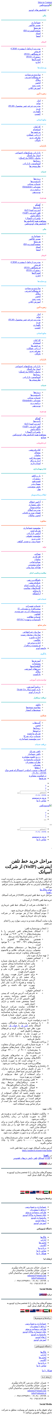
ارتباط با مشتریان (38, 1209)
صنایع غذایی (35, 562)
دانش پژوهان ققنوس (23, 1158)
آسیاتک (41, 1158)
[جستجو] (18, 829)
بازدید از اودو (35, 692)
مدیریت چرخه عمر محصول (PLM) (24, 106)
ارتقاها (38, 767)
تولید (38, 103)
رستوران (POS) (33, 57)
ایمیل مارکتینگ (34, 155)
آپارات (43, 1240)
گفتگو (38, 205)
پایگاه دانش (35, 215)
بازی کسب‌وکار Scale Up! (29, 689)
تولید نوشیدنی (34, 564)
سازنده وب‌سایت (33, 74)
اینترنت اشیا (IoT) (32, 210)
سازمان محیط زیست (31, 634)
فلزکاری (37, 556)
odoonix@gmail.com (36, 1275)
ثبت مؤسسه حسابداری (30, 739)
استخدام (37, 129)
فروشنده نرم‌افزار (32, 645)
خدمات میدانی (34, 184)
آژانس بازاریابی (34, 533)
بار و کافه (36, 476)
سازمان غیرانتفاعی (32, 632)
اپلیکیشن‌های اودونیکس (35, 223)
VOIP (47, 1158)
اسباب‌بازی (35, 463)
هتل (39, 489)
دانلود (38, 704)
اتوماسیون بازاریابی (32, 163)
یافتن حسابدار (34, 754)
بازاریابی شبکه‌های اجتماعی (28, 152)
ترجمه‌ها (37, 731)
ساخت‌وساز (35, 507)
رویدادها (37, 161)
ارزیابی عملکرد (34, 135)
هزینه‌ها (37, 28)
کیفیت (38, 114)
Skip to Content (45, 2)
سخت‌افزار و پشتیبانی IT (29, 608)
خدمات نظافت (34, 617)
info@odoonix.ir (38, 1278)
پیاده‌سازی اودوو (38, 1218)
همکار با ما (41, 1253)
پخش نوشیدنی (34, 486)
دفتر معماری (35, 504)
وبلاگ (38, 80)
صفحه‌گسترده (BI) (32, 30)
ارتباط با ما (46, 1377)
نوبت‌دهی (36, 192)
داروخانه (37, 591)
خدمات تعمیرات (33, 606)
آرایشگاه (37, 593)
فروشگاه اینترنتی (33, 77)
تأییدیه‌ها (37, 207)
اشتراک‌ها (36, 59)
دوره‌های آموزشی (32, 669)
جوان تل (13, 1025)
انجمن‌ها (42, 1242)
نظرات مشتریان (33, 762)
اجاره (38, 62)
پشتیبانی (37, 765)
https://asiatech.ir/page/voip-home (37, 1150)
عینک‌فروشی (35, 583)
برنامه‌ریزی (35, 189)
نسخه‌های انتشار (33, 710)
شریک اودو (36, 530)
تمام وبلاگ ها (46, 889)
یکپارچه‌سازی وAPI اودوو (34, 1215)
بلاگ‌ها (43, 1237)
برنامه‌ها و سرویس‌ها (43, 1318)
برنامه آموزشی (34, 687)
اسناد (38, 33)
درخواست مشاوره (37, 775)
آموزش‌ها (36, 661)
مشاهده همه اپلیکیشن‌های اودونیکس (29, 434)
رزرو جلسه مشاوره (31, 757)
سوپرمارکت (35, 458)
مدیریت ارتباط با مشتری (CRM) (26, 48)
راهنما (49, 892)
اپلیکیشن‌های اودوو (37, 10)
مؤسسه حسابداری (32, 528)
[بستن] (51, 824)
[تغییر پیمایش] (45, 819)
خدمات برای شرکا (32, 736)
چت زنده (36, 85)
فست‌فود (36, 481)
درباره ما (42, 1248)
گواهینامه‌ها (35, 666)
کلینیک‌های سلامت (32, 588)
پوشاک (37, 452)
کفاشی (37, 614)
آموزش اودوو (40, 1223)
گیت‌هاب (37, 722)
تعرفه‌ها (42, 778)
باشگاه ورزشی (34, 580)
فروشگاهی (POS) (32, 54)
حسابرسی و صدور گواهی (29, 541)
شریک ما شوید (34, 733)
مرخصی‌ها (36, 132)
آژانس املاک (35, 502)
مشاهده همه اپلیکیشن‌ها (35, 221)
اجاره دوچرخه (34, 643)
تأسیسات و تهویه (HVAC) (29, 619)
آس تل (25, 1025)
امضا (38, 36)
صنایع (43, 437)
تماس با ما (41, 800)
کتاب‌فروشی (35, 450)
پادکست (37, 674)
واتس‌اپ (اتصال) (33, 218)
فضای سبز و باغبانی (31, 513)
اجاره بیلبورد (35, 637)
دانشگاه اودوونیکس (43, 1346)
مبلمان (37, 455)
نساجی (37, 554)
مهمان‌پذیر (36, 484)
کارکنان (37, 127)
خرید (38, 108)
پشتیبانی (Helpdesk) (31, 187)
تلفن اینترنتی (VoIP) (31, 213)
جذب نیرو (36, 538)
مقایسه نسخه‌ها (33, 707)
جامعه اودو (41, 648)
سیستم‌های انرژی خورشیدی (27, 611)
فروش (37, 51)
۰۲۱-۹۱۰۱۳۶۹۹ (39, 773)
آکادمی (43, 1245)
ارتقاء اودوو (40, 1220)
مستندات (36, 663)
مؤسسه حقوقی (33, 536)
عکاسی (37, 640)
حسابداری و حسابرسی (35, 1207)
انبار (39, 100)
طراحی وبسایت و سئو (36, 1212)
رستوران (36, 478)
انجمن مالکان (34, 515)
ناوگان (38, 140)
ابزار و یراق (35, 460)
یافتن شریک (35, 751)
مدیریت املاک (34, 510)
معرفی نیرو (35, 137)
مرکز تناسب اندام (32, 585)
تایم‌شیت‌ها (36, 181)
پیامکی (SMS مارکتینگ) (30, 158)
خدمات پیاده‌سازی (32, 759)
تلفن (35, 1158)
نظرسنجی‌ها (35, 166)
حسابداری (36, 22)
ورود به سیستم (39, 798)
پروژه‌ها (37, 178)
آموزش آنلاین (34, 88)
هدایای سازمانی (33, 567)
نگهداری (37, 111)
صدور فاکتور (35, 25)
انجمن (38, 82)
